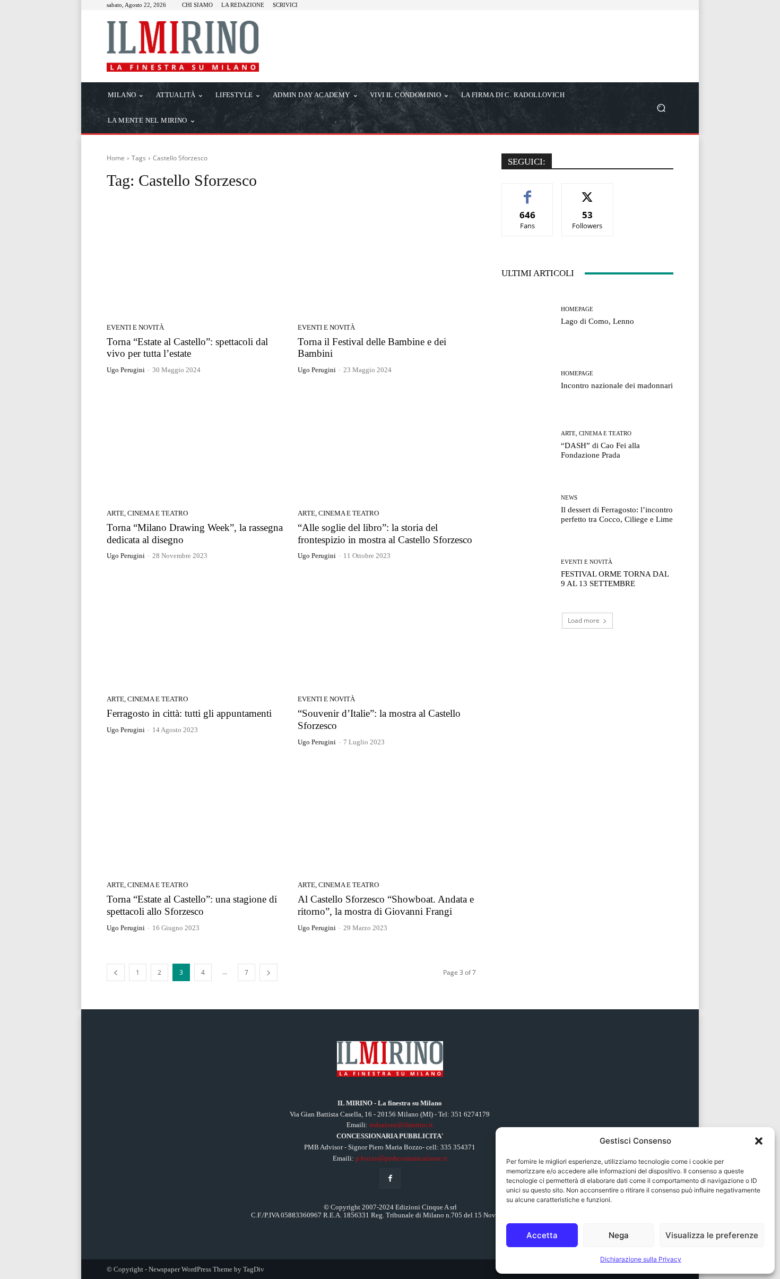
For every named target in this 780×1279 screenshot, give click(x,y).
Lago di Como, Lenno (597, 321)
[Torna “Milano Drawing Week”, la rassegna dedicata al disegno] (196, 445)
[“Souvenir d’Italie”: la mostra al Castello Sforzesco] (387, 631)
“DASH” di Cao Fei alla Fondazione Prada (600, 450)
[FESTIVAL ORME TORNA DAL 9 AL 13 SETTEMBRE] (527, 573)
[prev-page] (116, 972)
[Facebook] (389, 1178)
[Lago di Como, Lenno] (527, 316)
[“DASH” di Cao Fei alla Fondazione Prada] (527, 444)
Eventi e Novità (135, 327)
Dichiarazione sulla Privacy (640, 1259)
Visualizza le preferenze (711, 1235)
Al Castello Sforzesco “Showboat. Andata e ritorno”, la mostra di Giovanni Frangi (386, 905)
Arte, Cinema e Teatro (147, 513)
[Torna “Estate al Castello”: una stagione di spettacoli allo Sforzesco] (196, 817)
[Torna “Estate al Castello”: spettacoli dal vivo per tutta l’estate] (196, 259)
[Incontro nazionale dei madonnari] (527, 380)
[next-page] (268, 972)
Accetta (542, 1235)
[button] (758, 1141)
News (569, 498)
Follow (587, 191)
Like (528, 191)
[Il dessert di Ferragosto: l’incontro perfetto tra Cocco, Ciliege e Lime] (527, 509)
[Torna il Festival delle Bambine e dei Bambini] (387, 259)
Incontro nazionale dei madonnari (617, 385)
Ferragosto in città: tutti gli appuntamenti (189, 713)
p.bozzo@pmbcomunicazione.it (401, 1158)
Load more (584, 620)
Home (116, 157)
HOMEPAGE (577, 309)
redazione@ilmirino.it (401, 1125)
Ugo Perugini (126, 370)
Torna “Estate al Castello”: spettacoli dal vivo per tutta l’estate (187, 347)
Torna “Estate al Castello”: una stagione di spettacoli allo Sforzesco (192, 905)
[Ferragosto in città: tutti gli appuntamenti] (196, 631)
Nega (619, 1235)
